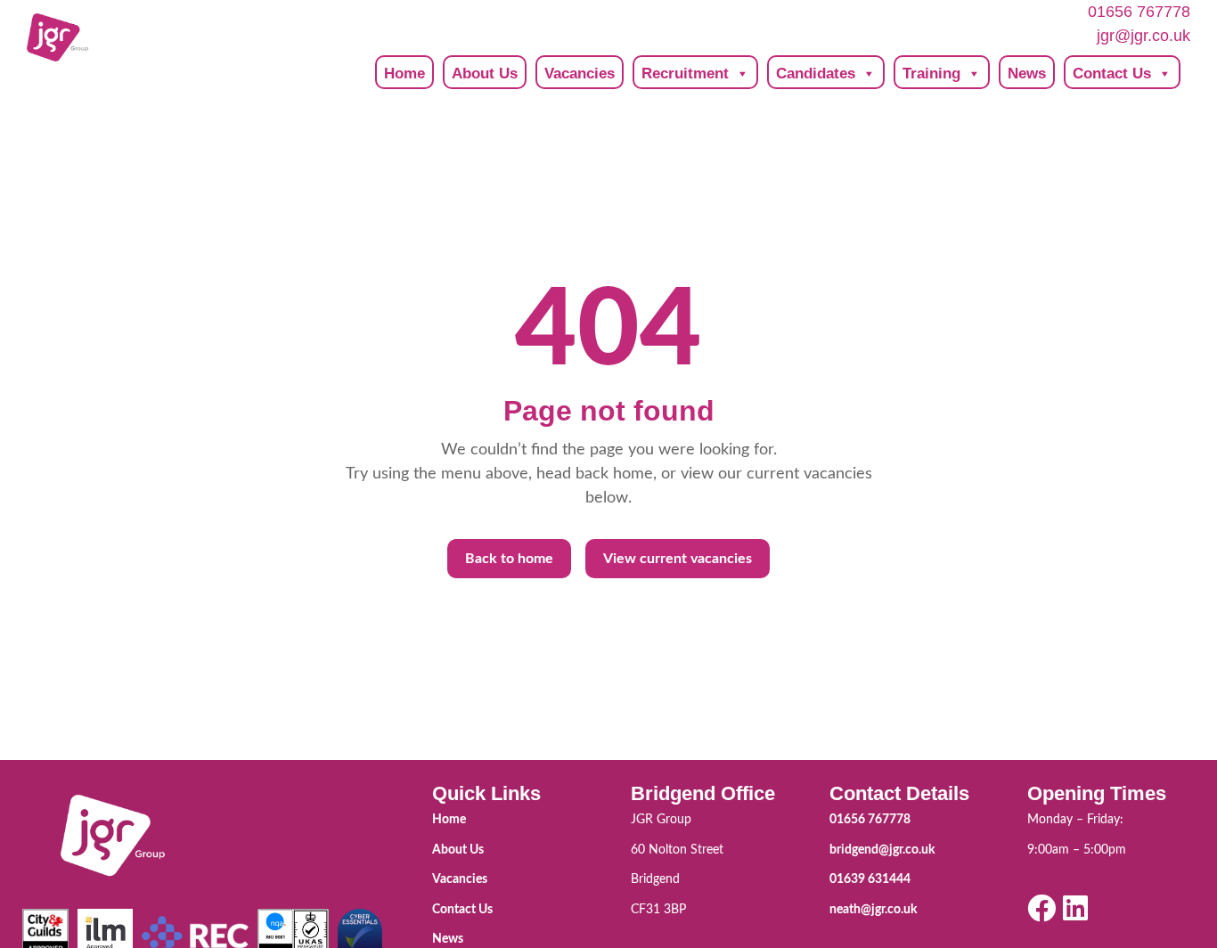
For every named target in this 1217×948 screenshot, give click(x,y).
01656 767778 (1139, 11)
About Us (485, 73)
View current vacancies (677, 559)
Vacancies (579, 73)
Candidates (815, 73)
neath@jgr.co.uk (873, 909)
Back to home (509, 559)
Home (404, 73)
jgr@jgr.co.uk (1143, 36)
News (1027, 73)
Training (931, 73)
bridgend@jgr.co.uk (882, 850)
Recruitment (685, 73)
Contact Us (1112, 73)
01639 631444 (870, 879)
